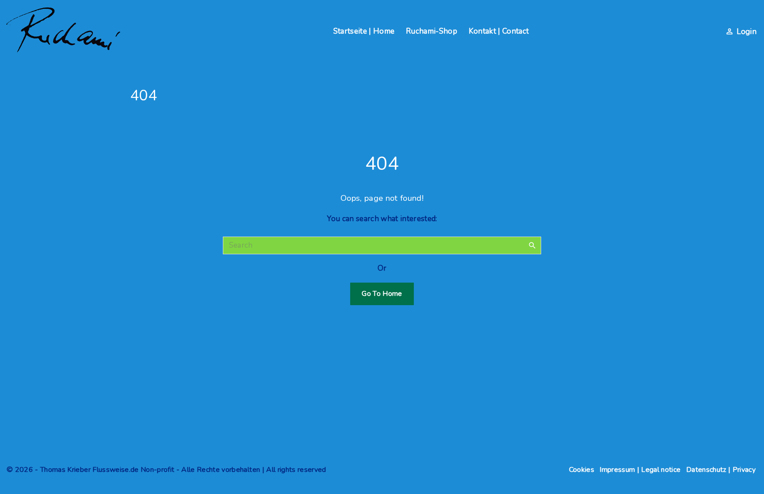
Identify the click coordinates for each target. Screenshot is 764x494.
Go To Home (382, 294)
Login (746, 32)
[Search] (532, 245)
